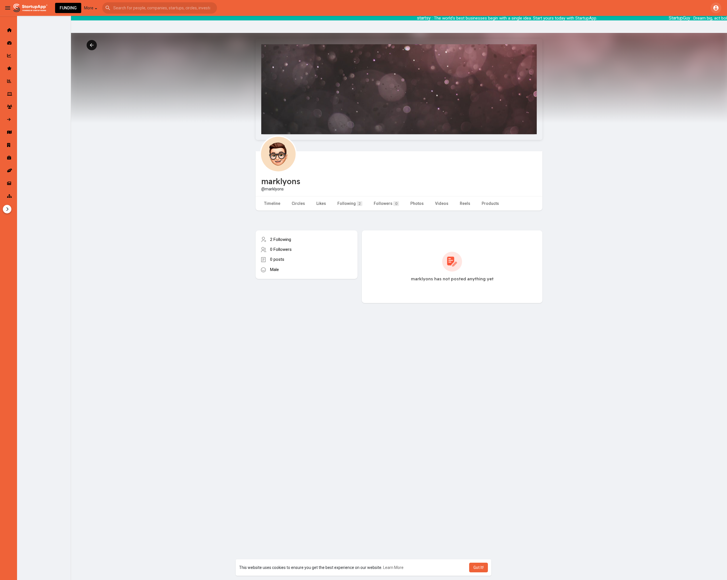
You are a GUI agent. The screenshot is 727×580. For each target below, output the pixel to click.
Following (349, 203)
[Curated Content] (8, 68)
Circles (298, 203)
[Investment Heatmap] (8, 132)
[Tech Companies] (8, 94)
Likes (321, 203)
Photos (417, 203)
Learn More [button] (393, 567)
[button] (159, 8)
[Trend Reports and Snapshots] (8, 183)
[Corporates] (8, 145)
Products (490, 203)
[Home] (8, 30)
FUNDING (68, 8)
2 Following (280, 239)
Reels (465, 203)
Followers (385, 203)
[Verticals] (8, 196)
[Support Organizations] (8, 170)
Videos (441, 203)
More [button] (89, 8)
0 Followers (281, 249)
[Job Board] (8, 158)
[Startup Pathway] (8, 55)
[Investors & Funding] (8, 106)
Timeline (272, 203)
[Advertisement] (307, 327)
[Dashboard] (8, 43)
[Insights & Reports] (8, 81)
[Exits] (8, 119)
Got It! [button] (478, 567)
